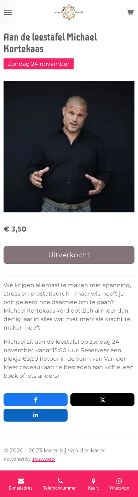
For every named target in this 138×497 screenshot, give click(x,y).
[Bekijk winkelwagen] (130, 12)
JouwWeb (43, 459)
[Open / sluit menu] (8, 12)
